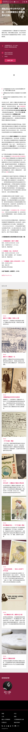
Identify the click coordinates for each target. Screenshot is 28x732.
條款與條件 (17, 722)
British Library (1, 2)
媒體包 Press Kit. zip (7, 275)
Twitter (10, 726)
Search (24, 2)
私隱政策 (4, 722)
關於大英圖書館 (6, 719)
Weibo (4, 726)
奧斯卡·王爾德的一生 (9, 356)
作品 (15, 713)
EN (18, 1)
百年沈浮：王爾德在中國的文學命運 (13, 483)
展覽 (15, 716)
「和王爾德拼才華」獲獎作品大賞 (12, 614)
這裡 (7, 172)
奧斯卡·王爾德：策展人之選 (11, 318)
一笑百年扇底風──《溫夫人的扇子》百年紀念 (13, 569)
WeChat (2, 726)
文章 (3, 716)
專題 (3, 713)
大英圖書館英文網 (19, 719)
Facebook (8, 726)
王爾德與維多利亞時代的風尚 (11, 397)
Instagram (6, 726)
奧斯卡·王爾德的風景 (9, 658)
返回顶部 (14, 706)
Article (4, 316)
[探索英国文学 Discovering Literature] (6, 2)
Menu (26, 2)
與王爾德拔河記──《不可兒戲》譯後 (13, 525)
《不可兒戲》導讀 (8, 441)
